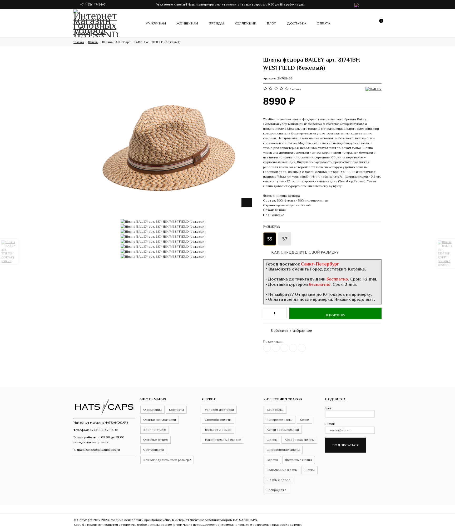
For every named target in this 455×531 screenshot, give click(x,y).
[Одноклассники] (284, 348)
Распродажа (276, 490)
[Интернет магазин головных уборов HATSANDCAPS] (95, 22)
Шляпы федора (278, 480)
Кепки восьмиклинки (282, 430)
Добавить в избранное (288, 329)
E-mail (330, 424)
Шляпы (271, 440)
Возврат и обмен (218, 430)
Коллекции (245, 23)
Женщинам (187, 23)
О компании (152, 410)
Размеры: (271, 226)
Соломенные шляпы (281, 470)
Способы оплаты (218, 420)
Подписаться (345, 445)
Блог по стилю (154, 430)
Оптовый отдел (155, 440)
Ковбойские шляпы (299, 440)
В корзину (335, 315)
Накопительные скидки (223, 440)
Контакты (176, 410)
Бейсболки (275, 410)
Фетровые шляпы (298, 460)
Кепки (304, 420)
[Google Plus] (293, 348)
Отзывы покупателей (159, 420)
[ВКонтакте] (267, 348)
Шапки (309, 470)
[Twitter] (276, 348)
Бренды (216, 23)
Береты (272, 460)
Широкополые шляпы (283, 450)
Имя (328, 408)
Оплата (323, 23)
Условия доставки (219, 410)
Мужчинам (156, 23)
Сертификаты (153, 450)
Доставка (296, 23)
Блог (271, 23)
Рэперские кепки (279, 420)
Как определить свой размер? (304, 252)
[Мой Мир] (302, 348)
